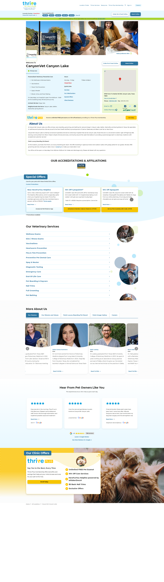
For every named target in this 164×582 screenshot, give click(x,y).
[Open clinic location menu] (36, 15)
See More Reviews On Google (81, 440)
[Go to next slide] (131, 199)
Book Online (135, 14)
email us (58, 147)
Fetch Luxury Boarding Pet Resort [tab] (75, 315)
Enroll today (44, 482)
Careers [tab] (114, 315)
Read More (30, 204)
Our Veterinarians (69, 93)
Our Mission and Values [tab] (50, 315)
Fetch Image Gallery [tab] (100, 315)
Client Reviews (68, 100)
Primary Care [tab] (33, 71)
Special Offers (68, 97)
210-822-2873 (101, 19)
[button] (120, 79)
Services (66, 90)
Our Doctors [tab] (32, 315)
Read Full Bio (57, 371)
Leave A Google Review (82, 437)
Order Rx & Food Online (120, 14)
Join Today (131, 117)
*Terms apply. (47, 201)
